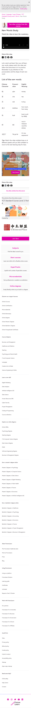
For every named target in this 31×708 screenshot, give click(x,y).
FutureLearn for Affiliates (8, 625)
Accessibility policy (6, 658)
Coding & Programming (8, 410)
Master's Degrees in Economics (9, 491)
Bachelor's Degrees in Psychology (10, 512)
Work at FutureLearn (7, 553)
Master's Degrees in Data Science (10, 475)
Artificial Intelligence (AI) (8, 390)
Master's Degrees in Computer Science (11, 471)
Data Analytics (5, 386)
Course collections (6, 414)
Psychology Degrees (7, 431)
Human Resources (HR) (7, 398)
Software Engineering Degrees (9, 451)
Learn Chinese (16, 14)
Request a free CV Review (8, 593)
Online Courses (6, 301)
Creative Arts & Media (7, 366)
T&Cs (3, 638)
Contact (4, 686)
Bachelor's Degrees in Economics (10, 520)
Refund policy (5, 646)
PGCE (3, 447)
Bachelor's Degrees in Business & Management (13, 532)
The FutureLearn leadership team (10, 548)
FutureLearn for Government (9, 617)
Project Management (7, 406)
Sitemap (4, 662)
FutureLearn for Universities (9, 609)
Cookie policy (5, 650)
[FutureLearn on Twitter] (15, 699)
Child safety (5, 678)
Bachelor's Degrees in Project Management (12, 528)
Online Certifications (7, 305)
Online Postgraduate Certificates (10, 329)
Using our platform (6, 573)
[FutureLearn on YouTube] (19, 699)
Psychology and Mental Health (9, 354)
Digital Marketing (6, 382)
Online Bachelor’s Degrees (8, 325)
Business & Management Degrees (10, 455)
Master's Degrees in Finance (9, 487)
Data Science (5, 394)
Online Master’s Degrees (8, 321)
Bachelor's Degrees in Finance (9, 524)
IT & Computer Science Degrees (10, 439)
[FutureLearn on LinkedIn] (22, 699)
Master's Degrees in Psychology (10, 467)
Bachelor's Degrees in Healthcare (10, 508)
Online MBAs (5, 427)
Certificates (5, 585)
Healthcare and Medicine (8, 346)
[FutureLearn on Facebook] (8, 699)
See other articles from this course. (18, 25)
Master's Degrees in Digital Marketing (11, 479)
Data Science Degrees (7, 443)
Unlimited (4, 589)
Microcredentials (6, 309)
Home (3, 14)
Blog (3, 561)
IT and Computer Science (8, 358)
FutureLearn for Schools (8, 621)
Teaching (4, 350)
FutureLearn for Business (8, 613)
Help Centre (5, 682)
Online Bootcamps (6, 313)
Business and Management (8, 342)
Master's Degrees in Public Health (10, 483)
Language (9, 14)
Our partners (5, 605)
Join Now (15, 239)
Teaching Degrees (6, 435)
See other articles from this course (15, 190)
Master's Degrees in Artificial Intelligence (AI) (13, 495)
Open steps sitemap (7, 666)
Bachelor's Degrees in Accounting (10, 516)
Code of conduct (6, 654)
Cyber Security (5, 402)
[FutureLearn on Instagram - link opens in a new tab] (11, 699)
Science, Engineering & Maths (9, 370)
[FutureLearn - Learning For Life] (15, 703)
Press (3, 557)
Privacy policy (5, 642)
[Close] (29, 2)
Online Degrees (6, 317)
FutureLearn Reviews (7, 577)
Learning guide (5, 581)
